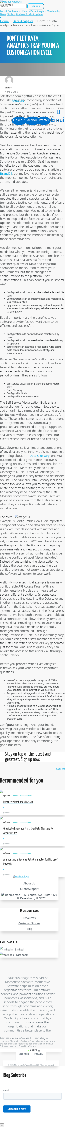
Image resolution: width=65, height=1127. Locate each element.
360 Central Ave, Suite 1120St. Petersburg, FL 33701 (36, 896)
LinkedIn (20, 949)
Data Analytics (38, 11)
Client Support (29, 889)
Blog (29, 929)
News (3, 14)
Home (4, 21)
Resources (29, 918)
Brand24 (6, 173)
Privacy (38, 1054)
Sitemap (24, 1054)
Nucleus (11, 14)
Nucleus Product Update (29, 14)
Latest (3, 11)
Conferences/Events (19, 11)
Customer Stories (29, 923)
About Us (29, 883)
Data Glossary (40, 456)
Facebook (22, 955)
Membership (53, 11)
